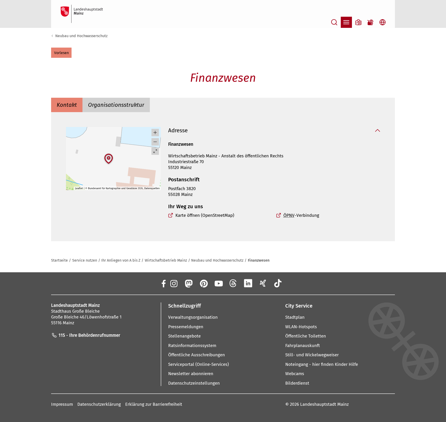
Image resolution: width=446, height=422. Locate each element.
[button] (61, 53)
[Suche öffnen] (334, 22)
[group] (113, 158)
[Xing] (263, 283)
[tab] (66, 105)
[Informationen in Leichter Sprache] (358, 22)
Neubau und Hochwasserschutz (81, 36)
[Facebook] (163, 283)
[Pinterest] (203, 283)
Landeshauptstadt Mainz (324, 404)
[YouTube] (218, 283)
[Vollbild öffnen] (155, 151)
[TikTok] (278, 283)
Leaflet (79, 188)
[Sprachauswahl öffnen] (382, 22)
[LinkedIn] (248, 283)
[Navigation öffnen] (346, 22)
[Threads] (233, 283)
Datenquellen (152, 188)
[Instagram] (173, 283)
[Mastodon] (188, 283)
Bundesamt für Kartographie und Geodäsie (112, 188)
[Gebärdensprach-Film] (370, 22)
